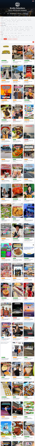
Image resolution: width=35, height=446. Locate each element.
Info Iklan (20, 13)
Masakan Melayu (9, 20)
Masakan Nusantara (3, 20)
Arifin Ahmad (5, 35)
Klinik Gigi (30, 26)
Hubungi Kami (25, 13)
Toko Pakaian (15, 30)
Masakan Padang (14, 20)
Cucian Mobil (6, 26)
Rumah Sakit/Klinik (27, 29)
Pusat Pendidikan (16, 29)
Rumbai (30, 35)
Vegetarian (17, 21)
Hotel (23, 26)
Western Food (10, 21)
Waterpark (24, 30)
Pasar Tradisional (3, 29)
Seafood (14, 21)
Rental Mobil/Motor (22, 29)
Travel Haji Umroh (20, 30)
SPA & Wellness (3, 30)
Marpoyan (16, 35)
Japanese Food (29, 20)
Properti (12, 29)
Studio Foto (11, 30)
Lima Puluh (12, 35)
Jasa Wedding (26, 26)
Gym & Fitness (15, 26)
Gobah (9, 35)
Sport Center (7, 30)
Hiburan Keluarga (20, 26)
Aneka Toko (28, 30)
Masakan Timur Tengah (19, 20)
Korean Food (2, 21)
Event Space (10, 26)
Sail (32, 35)
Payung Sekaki (22, 35)
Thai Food (6, 21)
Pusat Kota (26, 35)
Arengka (2, 35)
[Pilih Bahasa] (33, 1)
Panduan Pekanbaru (13, 13)
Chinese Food (25, 20)
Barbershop (2, 26)
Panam (19, 35)
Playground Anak (8, 29)
